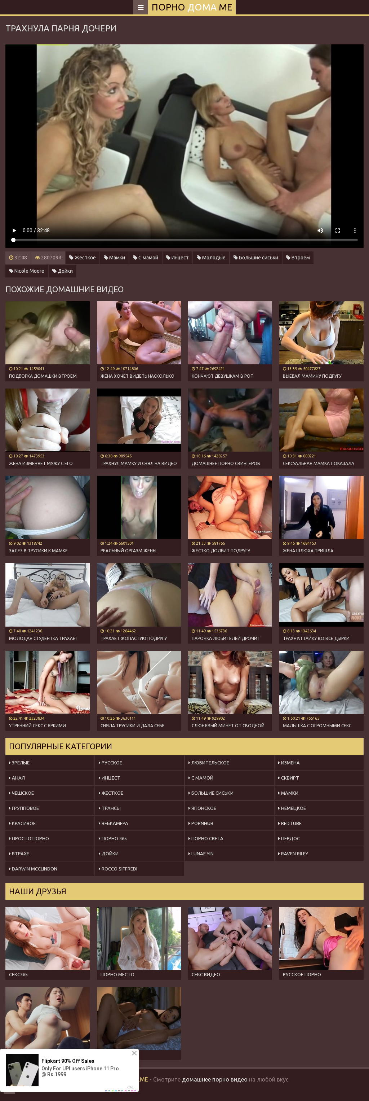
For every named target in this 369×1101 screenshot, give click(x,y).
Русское (111, 762)
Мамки (116, 257)
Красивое (23, 823)
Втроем (300, 257)
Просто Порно (30, 838)
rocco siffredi (119, 868)
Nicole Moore (28, 271)
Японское (203, 808)
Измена (290, 762)
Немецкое (293, 808)
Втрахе (20, 853)
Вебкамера (114, 823)
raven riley (294, 853)
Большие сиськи (258, 257)
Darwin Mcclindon (34, 868)
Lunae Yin (202, 853)
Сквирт (289, 777)
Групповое (25, 808)
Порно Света (206, 838)
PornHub (201, 823)
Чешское (22, 792)
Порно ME (192, 7)
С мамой (147, 257)
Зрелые (20, 762)
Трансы (111, 808)
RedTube (291, 823)
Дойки (65, 271)
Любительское (209, 762)
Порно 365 (114, 838)
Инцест (179, 257)
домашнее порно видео (215, 1079)
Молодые (213, 257)
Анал (18, 777)
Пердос (290, 838)
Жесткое (85, 257)
